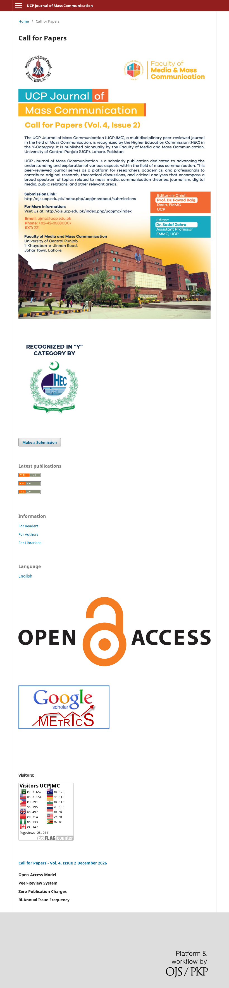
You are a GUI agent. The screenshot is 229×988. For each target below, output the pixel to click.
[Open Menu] (18, 5)
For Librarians (29, 542)
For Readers (28, 525)
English (25, 576)
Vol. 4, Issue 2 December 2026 (78, 863)
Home (23, 21)
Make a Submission (39, 442)
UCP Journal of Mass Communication (60, 5)
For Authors (28, 534)
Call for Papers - (34, 863)
